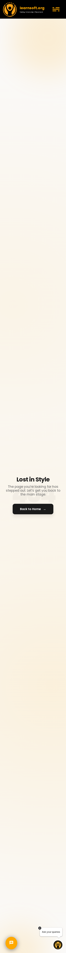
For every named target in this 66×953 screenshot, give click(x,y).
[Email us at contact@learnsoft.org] (11, 918)
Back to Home (33, 509)
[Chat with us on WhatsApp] (11, 937)
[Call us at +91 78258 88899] (11, 927)
